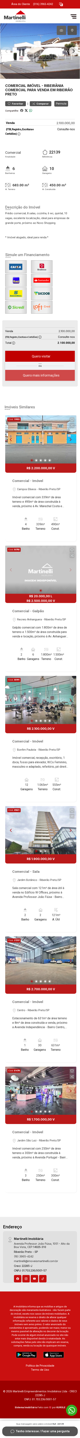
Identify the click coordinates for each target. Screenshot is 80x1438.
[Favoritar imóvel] (72, 419)
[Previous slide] (6, 51)
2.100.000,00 (66, 123)
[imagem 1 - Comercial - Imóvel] (40, 439)
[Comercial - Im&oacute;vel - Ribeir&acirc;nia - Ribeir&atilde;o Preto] (30, 16)
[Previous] (11, 439)
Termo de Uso (40, 1369)
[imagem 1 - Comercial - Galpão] (40, 570)
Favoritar (17, 103)
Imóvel (34, 85)
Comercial (15, 85)
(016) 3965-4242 (43, 4)
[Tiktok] (43, 1278)
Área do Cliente (20, 4)
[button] (61, 4)
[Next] (70, 439)
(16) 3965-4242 (23, 1256)
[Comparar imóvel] (72, 425)
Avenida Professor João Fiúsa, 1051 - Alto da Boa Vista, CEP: (42, 1245)
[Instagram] (26, 1278)
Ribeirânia (53, 85)
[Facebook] (17, 1278)
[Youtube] (34, 1278)
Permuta (61, 103)
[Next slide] (73, 51)
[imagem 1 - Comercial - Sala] (40, 830)
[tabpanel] (40, 51)
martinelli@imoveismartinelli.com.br (36, 1261)
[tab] (61, 30)
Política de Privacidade (40, 1365)
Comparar (42, 103)
